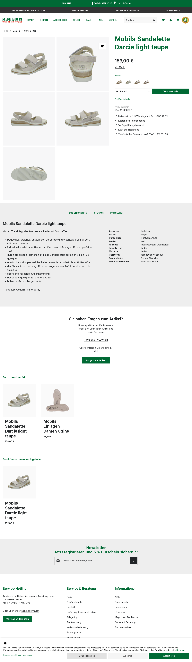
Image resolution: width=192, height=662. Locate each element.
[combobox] (138, 20)
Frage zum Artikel (96, 360)
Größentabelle (122, 99)
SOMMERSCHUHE (82, 3)
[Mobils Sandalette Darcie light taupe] (29, 64)
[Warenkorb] (178, 20)
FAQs (69, 597)
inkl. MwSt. (120, 67)
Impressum (121, 607)
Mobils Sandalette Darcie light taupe (16, 428)
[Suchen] (154, 20)
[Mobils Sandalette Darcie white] (137, 82)
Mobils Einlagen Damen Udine (56, 426)
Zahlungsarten (74, 632)
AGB (117, 597)
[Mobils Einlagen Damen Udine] (57, 400)
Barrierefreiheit (123, 627)
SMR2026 (107, 3)
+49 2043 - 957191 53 (96, 340)
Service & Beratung (125, 622)
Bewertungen (74, 637)
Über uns (120, 612)
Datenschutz (121, 602)
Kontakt (71, 607)
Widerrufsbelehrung (77, 627)
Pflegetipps (73, 617)
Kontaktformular (30, 610)
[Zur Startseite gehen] (12, 20)
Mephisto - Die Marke (126, 617)
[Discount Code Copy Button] (115, 3)
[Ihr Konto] (170, 20)
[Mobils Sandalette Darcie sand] (119, 82)
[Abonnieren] (133, 560)
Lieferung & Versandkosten (81, 612)
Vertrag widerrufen (17, 619)
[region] (56, 118)
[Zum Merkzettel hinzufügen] (102, 46)
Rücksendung (74, 622)
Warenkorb (170, 91)
